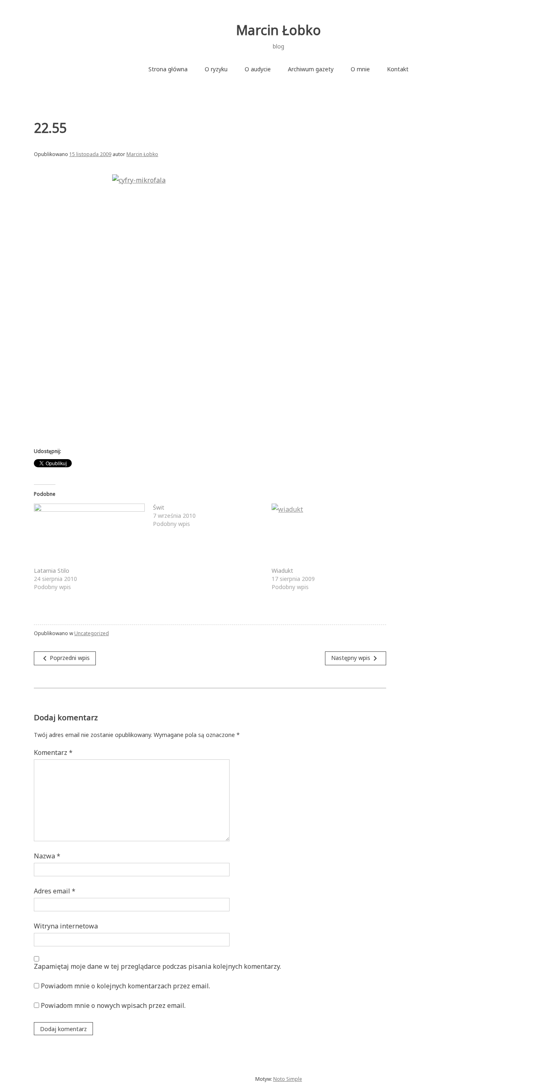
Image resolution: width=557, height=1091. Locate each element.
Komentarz (53, 752)
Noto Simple (287, 1079)
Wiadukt (282, 570)
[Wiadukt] (327, 535)
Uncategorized (91, 633)
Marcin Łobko (278, 30)
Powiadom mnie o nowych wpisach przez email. (113, 1005)
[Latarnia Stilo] (89, 535)
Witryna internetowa (66, 926)
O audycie (258, 69)
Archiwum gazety (311, 69)
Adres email (54, 890)
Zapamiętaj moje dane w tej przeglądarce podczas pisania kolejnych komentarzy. (157, 966)
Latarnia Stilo (51, 570)
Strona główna (168, 69)
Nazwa (47, 855)
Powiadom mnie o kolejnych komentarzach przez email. (125, 985)
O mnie (360, 69)
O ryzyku (216, 69)
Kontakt (398, 69)
